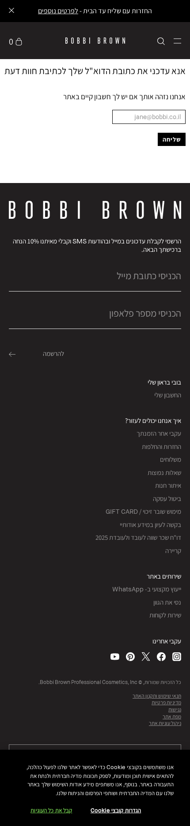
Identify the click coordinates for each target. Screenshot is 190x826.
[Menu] (177, 41)
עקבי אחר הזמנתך (159, 433)
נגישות (174, 709)
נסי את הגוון (167, 602)
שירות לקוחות (165, 615)
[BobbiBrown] (95, 40)
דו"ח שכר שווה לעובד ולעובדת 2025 (138, 537)
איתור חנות (168, 485)
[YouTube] (114, 656)
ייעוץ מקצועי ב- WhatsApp (146, 589)
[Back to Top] (16, 629)
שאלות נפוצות (164, 472)
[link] (16, 40)
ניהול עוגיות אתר (165, 723)
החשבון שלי (167, 395)
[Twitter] (145, 656)
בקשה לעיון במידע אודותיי (150, 524)
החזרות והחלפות (161, 446)
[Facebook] (161, 656)
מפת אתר (172, 716)
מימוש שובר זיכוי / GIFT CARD (143, 511)
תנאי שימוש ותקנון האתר (157, 695)
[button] (177, 41)
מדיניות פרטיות (166, 702)
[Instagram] (176, 656)
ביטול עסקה (167, 498)
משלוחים (170, 459)
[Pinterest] (130, 656)
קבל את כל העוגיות (51, 810)
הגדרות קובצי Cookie (116, 810)
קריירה (173, 550)
